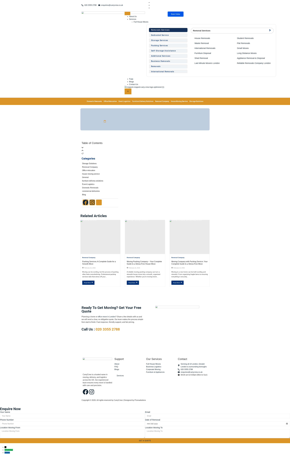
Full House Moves (141, 22)
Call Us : (101, 329)
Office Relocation (110, 101)
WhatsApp (9, 450)
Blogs (131, 82)
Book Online (175, 14)
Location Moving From (10, 427)
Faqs (131, 79)
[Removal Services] (270, 30)
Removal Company (162, 101)
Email (147, 412)
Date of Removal (152, 420)
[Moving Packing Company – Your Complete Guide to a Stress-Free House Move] (145, 237)
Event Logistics (124, 101)
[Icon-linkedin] (99, 202)
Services (132, 19)
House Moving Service (179, 101)
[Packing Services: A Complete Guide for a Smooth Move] (100, 237)
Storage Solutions (196, 101)
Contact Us (133, 84)
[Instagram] (92, 202)
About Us (133, 16)
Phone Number (7, 420)
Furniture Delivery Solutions (142, 101)
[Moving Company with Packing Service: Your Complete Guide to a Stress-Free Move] (189, 237)
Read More (87, 283)
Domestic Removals (94, 101)
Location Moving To (154, 427)
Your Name (5, 412)
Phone (7, 453)
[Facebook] (85, 202)
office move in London (106, 317)
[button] (100, 148)
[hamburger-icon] (127, 13)
